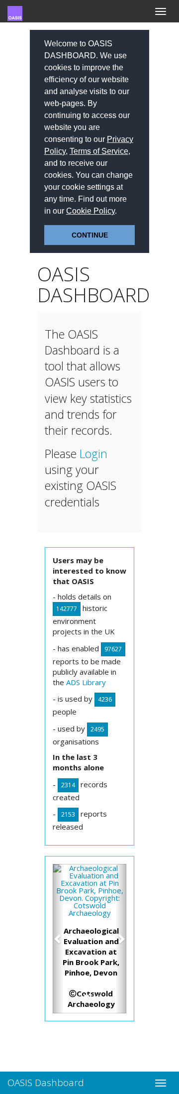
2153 (68, 814)
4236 (105, 699)
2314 (68, 785)
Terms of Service (99, 151)
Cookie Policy (90, 211)
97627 (113, 649)
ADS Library (86, 682)
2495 (97, 729)
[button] (120, 212)
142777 (66, 609)
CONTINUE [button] (90, 235)
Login (93, 454)
